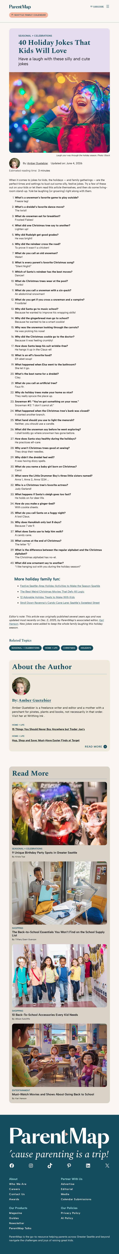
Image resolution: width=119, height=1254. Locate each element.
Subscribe (98, 7)
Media (65, 1194)
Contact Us (17, 1194)
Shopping (17, 928)
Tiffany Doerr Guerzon (25, 939)
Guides (14, 1218)
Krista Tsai (20, 857)
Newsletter (16, 1223)
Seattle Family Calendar (30, 15)
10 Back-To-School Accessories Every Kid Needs (45, 1014)
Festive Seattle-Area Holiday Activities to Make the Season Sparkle (60, 586)
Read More (93, 747)
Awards (14, 1199)
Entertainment (21, 1090)
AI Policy (67, 1218)
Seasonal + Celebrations (35, 35)
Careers (14, 1189)
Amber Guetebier (37, 163)
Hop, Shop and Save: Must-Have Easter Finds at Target (46, 740)
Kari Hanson (21, 1098)
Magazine (15, 1213)
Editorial (67, 1189)
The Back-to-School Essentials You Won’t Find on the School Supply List (58, 933)
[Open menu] (108, 6)
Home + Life (51, 648)
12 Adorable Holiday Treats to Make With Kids (47, 597)
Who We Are (17, 1184)
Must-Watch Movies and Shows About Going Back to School (53, 1094)
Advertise (67, 1184)
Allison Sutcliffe (22, 1019)
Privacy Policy (71, 1213)
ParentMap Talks (20, 1228)
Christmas (69, 648)
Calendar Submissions (76, 1199)
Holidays (86, 648)
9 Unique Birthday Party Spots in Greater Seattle (44, 852)
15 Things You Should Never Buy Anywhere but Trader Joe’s (48, 729)
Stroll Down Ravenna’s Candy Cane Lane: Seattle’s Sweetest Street (60, 602)
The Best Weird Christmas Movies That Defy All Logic (52, 591)
